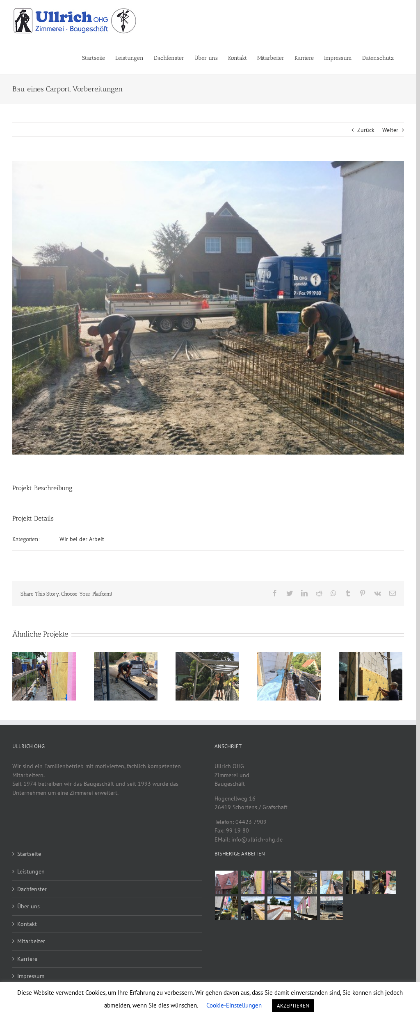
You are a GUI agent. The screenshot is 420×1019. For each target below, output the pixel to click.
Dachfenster (32, 889)
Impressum (30, 976)
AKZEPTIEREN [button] (293, 1005)
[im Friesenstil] (227, 882)
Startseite (29, 854)
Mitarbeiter (31, 941)
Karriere (27, 958)
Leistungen (31, 871)
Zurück (365, 130)
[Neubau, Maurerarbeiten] (253, 908)
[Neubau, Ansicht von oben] (279, 908)
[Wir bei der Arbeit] (253, 882)
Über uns (28, 906)
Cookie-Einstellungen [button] (234, 1005)
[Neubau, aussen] (227, 908)
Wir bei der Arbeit (81, 539)
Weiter (390, 130)
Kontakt (27, 924)
